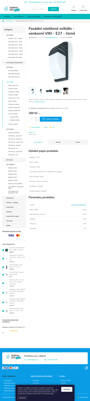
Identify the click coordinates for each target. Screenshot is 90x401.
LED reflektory (10, 164)
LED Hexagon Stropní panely (14, 62)
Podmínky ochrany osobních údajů (13, 385)
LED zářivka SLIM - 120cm (15, 51)
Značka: (32, 132)
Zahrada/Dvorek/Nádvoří (78, 205)
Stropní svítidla (12, 101)
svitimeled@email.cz (32, 360)
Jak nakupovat (8, 380)
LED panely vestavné (14, 77)
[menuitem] (7, 16)
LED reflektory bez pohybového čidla (13, 192)
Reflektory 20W (12, 171)
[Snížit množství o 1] (36, 120)
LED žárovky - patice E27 (15, 136)
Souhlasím (66, 389)
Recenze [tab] (58, 142)
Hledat (53, 9)
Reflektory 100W (13, 180)
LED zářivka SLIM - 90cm (15, 48)
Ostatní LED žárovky (13, 132)
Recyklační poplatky (9, 391)
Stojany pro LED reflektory (15, 183)
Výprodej (8, 212)
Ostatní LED (9, 207)
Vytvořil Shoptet (84, 397)
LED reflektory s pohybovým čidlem (16, 187)
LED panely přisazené (14, 74)
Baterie (8, 225)
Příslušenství (10, 198)
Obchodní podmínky (9, 383)
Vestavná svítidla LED (14, 110)
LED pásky (9, 221)
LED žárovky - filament (14, 145)
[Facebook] (86, 368)
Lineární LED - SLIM (13, 98)
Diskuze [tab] (78, 142)
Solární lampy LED (13, 85)
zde (52, 394)
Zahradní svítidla (12, 88)
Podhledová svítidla (13, 92)
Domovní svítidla (12, 114)
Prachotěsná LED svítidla (15, 57)
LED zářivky (9, 35)
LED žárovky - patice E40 (15, 151)
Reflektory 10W (12, 168)
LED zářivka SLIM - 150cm (15, 54)
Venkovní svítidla (12, 124)
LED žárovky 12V (13, 148)
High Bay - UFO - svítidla (15, 38)
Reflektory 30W (12, 174)
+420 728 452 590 (52, 360)
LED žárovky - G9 (13, 155)
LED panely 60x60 (13, 70)
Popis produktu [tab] (38, 142)
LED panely (9, 67)
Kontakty (63, 383)
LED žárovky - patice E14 (15, 139)
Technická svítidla (13, 95)
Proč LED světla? (65, 380)
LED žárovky (10, 129)
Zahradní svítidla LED (14, 107)
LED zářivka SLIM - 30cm (15, 42)
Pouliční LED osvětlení (12, 216)
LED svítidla (10, 82)
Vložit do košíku (52, 119)
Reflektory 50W (12, 177)
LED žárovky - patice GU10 (15, 142)
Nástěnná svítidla (14, 120)
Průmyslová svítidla (13, 104)
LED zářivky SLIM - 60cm (15, 45)
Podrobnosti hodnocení (51, 37)
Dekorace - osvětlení (12, 202)
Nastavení (22, 398)
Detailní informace (39, 101)
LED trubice (9, 160)
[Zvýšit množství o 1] (36, 118)
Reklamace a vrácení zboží (11, 388)
